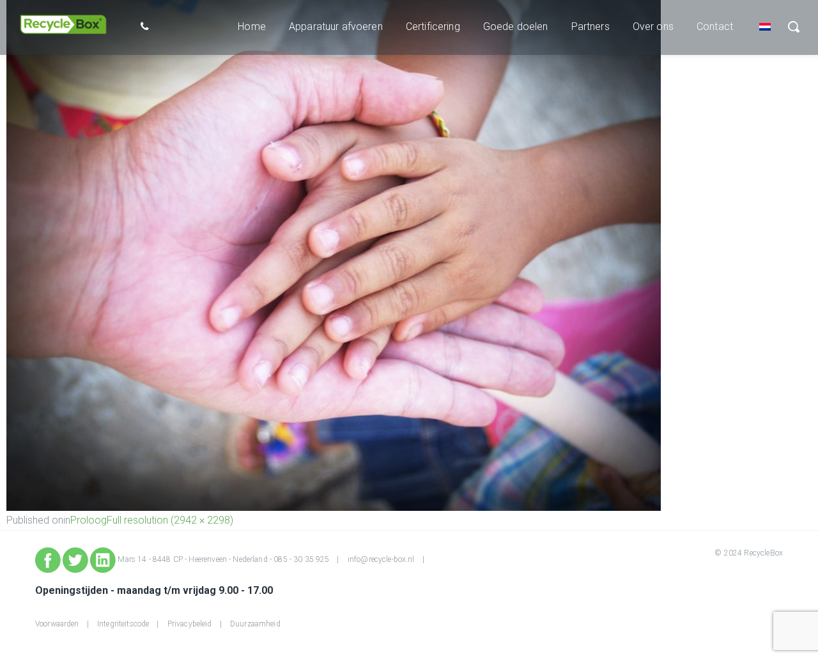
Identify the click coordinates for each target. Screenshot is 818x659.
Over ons (653, 26)
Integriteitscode (123, 623)
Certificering (433, 26)
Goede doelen (515, 26)
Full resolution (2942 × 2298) (170, 520)
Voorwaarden (57, 623)
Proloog (88, 520)
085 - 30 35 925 (301, 559)
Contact (715, 26)
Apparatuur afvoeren (336, 26)
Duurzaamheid (255, 623)
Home (252, 26)
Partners (590, 26)
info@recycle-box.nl (381, 559)
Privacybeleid (189, 623)
